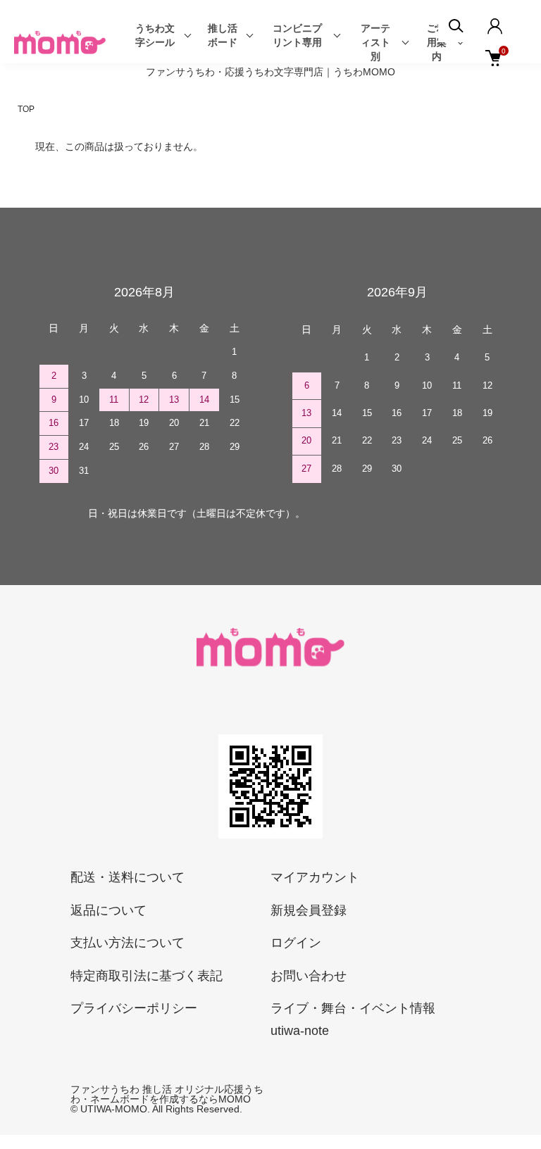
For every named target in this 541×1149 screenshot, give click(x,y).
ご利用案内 (437, 42)
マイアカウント (314, 877)
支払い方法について (127, 943)
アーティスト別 (375, 42)
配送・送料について (127, 877)
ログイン (295, 943)
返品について (108, 910)
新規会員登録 (308, 910)
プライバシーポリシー (133, 1008)
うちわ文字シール (155, 35)
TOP (26, 109)
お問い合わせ (308, 976)
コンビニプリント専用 (297, 35)
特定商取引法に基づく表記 (146, 976)
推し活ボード (222, 35)
